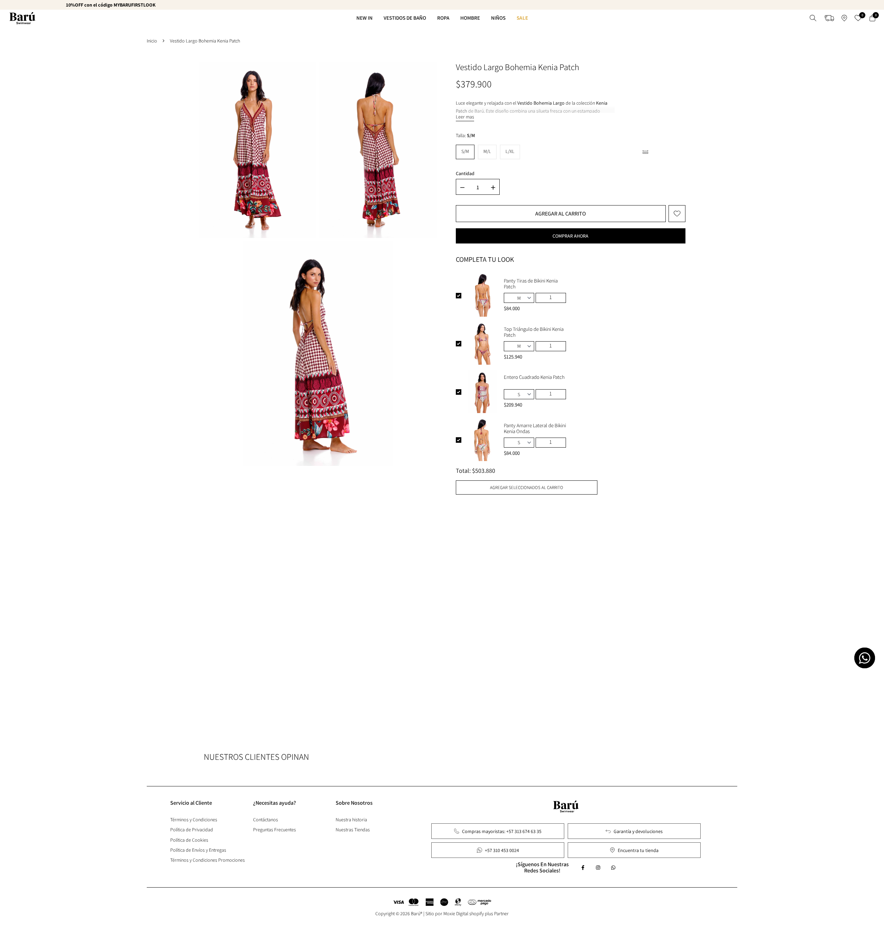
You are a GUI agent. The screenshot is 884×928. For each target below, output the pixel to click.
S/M (465, 151)
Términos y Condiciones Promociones (207, 860)
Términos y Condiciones (193, 819)
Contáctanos (265, 819)
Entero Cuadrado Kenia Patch (534, 377)
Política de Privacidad (191, 829)
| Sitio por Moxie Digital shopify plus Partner (466, 913)
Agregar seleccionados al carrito (526, 487)
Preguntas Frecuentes (274, 829)
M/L (487, 151)
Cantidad (465, 173)
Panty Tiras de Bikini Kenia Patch (531, 283)
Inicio (152, 41)
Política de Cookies (189, 840)
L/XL (510, 151)
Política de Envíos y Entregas (198, 850)
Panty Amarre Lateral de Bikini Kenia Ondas (535, 428)
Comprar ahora (570, 236)
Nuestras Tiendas (353, 829)
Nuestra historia (351, 819)
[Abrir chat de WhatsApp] (864, 658)
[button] (677, 213)
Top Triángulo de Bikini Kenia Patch (534, 332)
